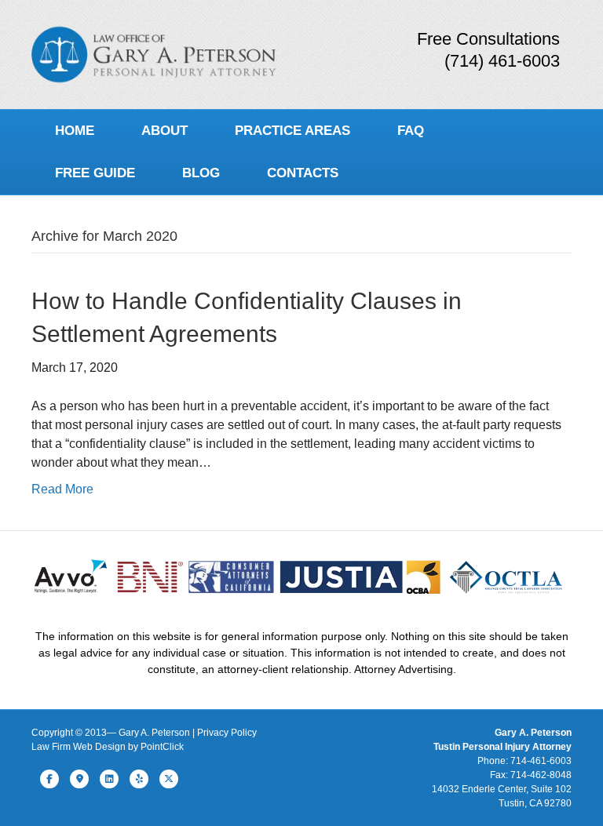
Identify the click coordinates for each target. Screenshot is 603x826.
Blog (201, 173)
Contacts (302, 173)
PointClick (162, 746)
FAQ (410, 130)
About (164, 130)
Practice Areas (292, 130)
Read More (62, 489)
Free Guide (95, 173)
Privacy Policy (227, 732)
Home (74, 130)
